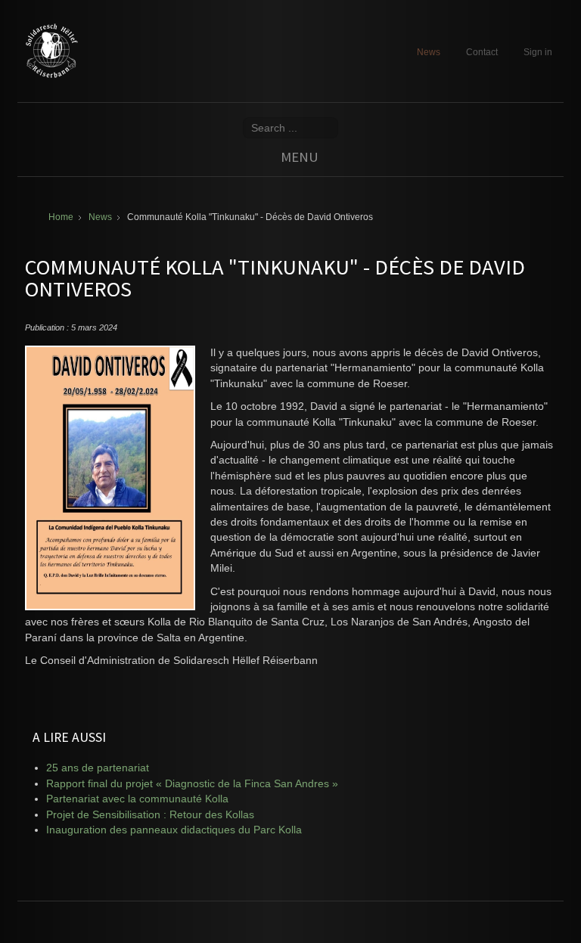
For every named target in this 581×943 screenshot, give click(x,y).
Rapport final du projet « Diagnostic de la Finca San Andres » (192, 783)
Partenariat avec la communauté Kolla (137, 799)
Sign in (538, 52)
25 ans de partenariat (97, 768)
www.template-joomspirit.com (578, 898)
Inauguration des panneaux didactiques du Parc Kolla (174, 830)
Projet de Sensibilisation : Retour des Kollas (150, 814)
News (428, 52)
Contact (482, 52)
